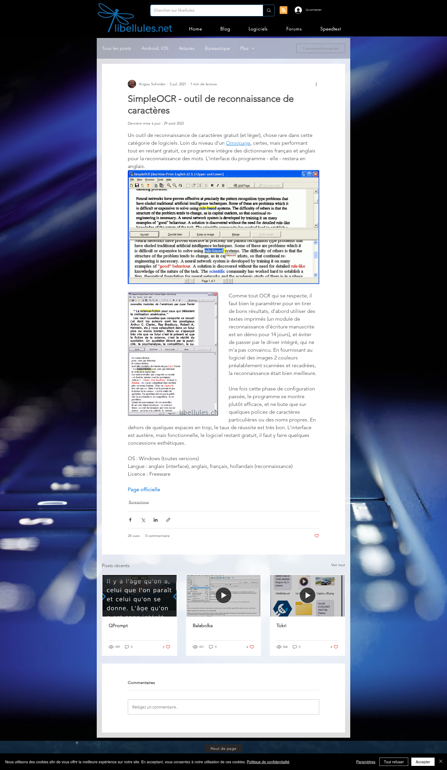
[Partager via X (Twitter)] (142, 519)
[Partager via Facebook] (130, 519)
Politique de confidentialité (268, 761)
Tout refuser (394, 761)
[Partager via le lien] (168, 519)
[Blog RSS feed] (283, 10)
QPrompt (118, 625)
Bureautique (217, 48)
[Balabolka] (224, 596)
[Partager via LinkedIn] (155, 519)
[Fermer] (441, 762)
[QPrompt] (139, 596)
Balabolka (203, 625)
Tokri (281, 625)
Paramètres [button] (365, 761)
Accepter (423, 761)
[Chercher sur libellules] (268, 10)
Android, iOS (154, 48)
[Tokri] (307, 596)
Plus (244, 48)
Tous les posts (116, 48)
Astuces (187, 48)
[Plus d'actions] (316, 84)
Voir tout (338, 565)
